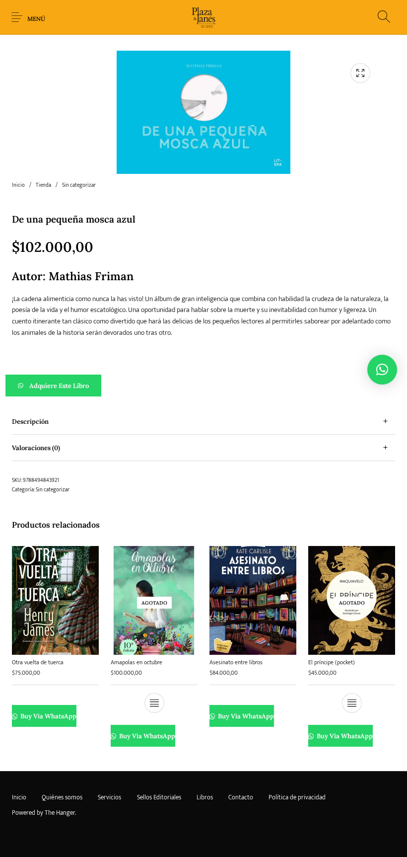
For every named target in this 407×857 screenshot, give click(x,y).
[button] (203, 385)
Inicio (18, 185)
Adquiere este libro (59, 386)
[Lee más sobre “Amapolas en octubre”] (154, 703)
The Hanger (60, 812)
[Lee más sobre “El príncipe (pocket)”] (352, 703)
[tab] (203, 421)
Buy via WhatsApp (47, 716)
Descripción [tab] (30, 421)
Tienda (43, 185)
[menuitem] (19, 797)
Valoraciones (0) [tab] (36, 448)
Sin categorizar (79, 185)
